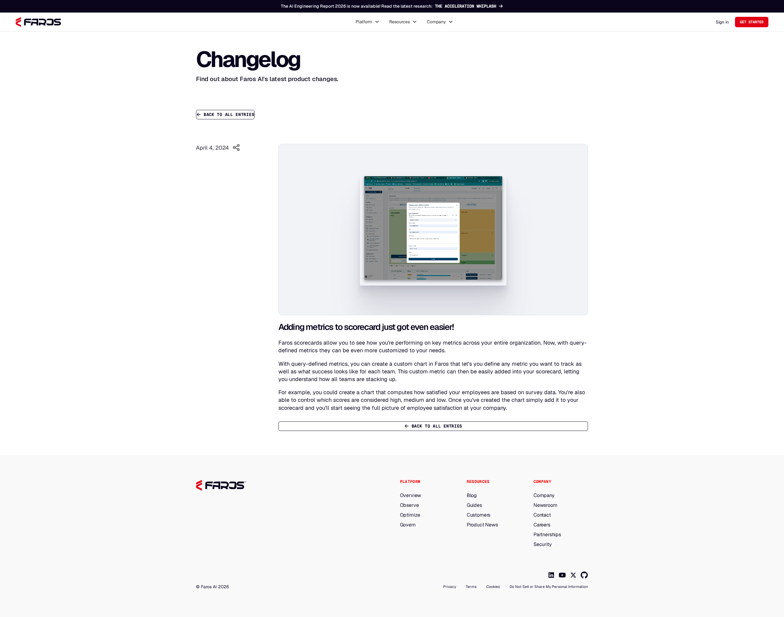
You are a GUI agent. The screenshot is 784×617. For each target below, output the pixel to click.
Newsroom (545, 505)
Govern (408, 524)
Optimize (410, 515)
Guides (474, 505)
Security (542, 544)
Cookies (493, 587)
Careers (541, 524)
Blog (472, 495)
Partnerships (547, 534)
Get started (751, 22)
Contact (542, 515)
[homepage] (266, 485)
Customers (479, 515)
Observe (409, 505)
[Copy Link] (236, 147)
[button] (367, 22)
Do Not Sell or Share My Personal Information (549, 587)
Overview (410, 495)
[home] (38, 22)
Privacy (449, 587)
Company (544, 495)
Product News (482, 524)
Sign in (722, 22)
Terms (471, 587)
